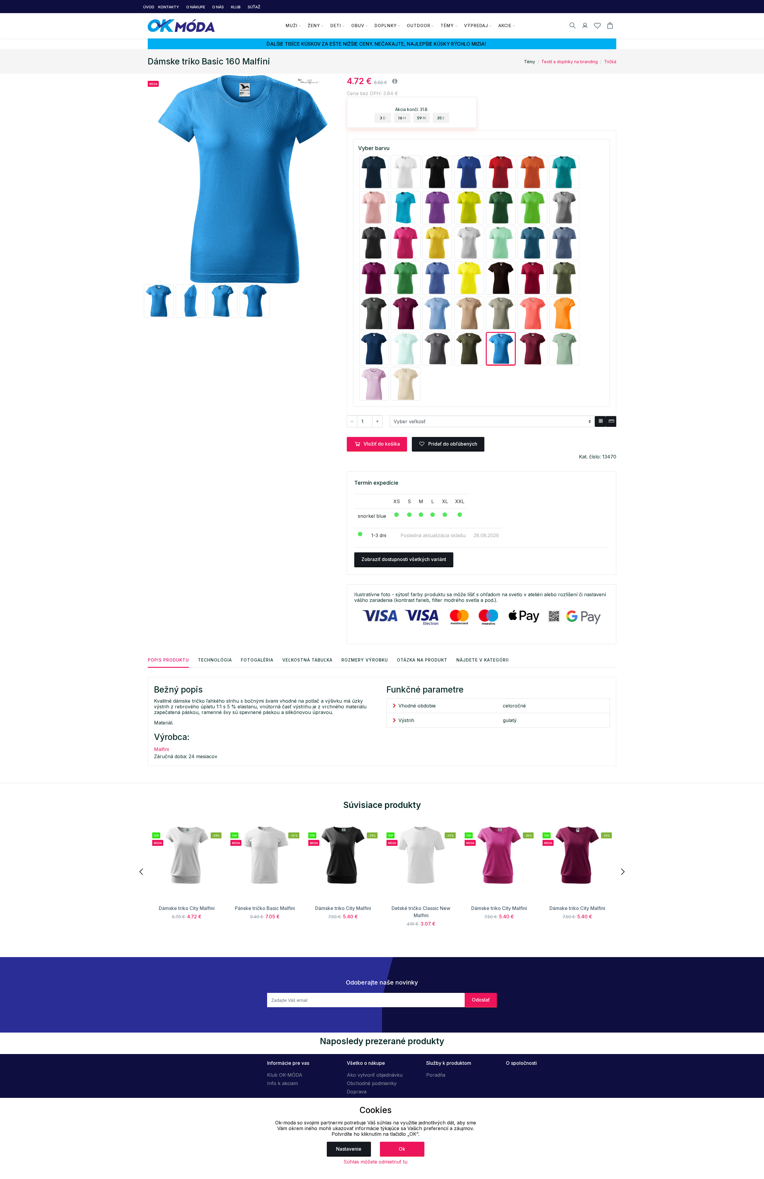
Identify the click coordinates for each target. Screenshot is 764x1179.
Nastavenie (348, 1149)
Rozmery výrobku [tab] (364, 659)
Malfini (161, 749)
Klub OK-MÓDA (284, 1075)
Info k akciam (282, 1083)
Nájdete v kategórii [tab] (482, 659)
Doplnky (386, 25)
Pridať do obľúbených (452, 444)
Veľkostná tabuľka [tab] (307, 659)
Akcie (505, 25)
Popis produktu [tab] (168, 659)
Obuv (357, 25)
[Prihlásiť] (585, 27)
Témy (447, 25)
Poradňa (435, 1075)
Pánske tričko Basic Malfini (265, 908)
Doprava (356, 1092)
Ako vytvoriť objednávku (375, 1075)
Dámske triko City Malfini (187, 908)
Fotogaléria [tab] (257, 659)
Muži (292, 25)
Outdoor (418, 25)
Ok (402, 1149)
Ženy (314, 25)
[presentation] (142, 871)
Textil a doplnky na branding (569, 61)
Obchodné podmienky (372, 1083)
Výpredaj (476, 25)
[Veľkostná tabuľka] (600, 421)
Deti (335, 25)
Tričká (610, 61)
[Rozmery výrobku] (611, 421)
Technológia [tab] (215, 659)
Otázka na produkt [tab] (422, 659)
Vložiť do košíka (381, 444)
